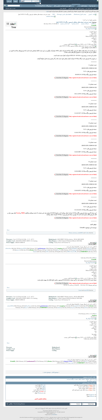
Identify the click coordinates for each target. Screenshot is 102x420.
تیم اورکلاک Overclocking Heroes (43, 6)
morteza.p (75, 232)
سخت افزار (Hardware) (80, 14)
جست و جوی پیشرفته (10, 8)
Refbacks (91, 396)
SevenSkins (54, 414)
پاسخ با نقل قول (92, 243)
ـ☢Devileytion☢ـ (72, 251)
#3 (96, 313)
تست (76, 379)
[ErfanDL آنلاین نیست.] (91, 28)
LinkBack (93, 23)
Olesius (70, 232)
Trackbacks (40, 393)
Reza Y (58, 250)
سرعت (69, 379)
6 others (87, 232)
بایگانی (11, 404)
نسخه (83, 379)
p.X (47, 250)
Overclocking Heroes (19, 404)
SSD (53, 14)
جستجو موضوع (75, 23)
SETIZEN (88, 250)
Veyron (72, 307)
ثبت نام (9, 1)
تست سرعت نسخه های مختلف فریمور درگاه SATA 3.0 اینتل (73, 22)
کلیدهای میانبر (63, 8)
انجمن (75, 6)
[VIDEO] (43, 390)
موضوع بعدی (47, 372)
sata (95, 379)
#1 (58, 24)
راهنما (15, 1)
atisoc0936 (23, 248)
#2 (96, 258)
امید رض (71, 363)
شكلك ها (43, 386)
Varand (35, 251)
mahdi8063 (80, 232)
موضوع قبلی (55, 372)
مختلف (87, 379)
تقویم (75, 8)
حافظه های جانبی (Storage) (64, 14)
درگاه (72, 379)
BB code (43, 385)
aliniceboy (8, 248)
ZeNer (47, 251)
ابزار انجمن (70, 8)
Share (8, 230)
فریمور (92, 379)
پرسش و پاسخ (81, 8)
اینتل (79, 379)
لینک (47, 11)
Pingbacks (91, 394)
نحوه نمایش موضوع (65, 23)
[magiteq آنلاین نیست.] (91, 318)
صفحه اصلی (84, 6)
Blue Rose (28, 306)
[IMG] (44, 388)
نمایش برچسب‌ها (91, 381)
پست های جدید (88, 8)
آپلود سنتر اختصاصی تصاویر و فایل (62, 6)
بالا (7, 404)
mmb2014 (77, 306)
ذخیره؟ (38, 3)
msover (18, 250)
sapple (74, 250)
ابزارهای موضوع (85, 23)
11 (9, 24)
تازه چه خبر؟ (92, 6)
